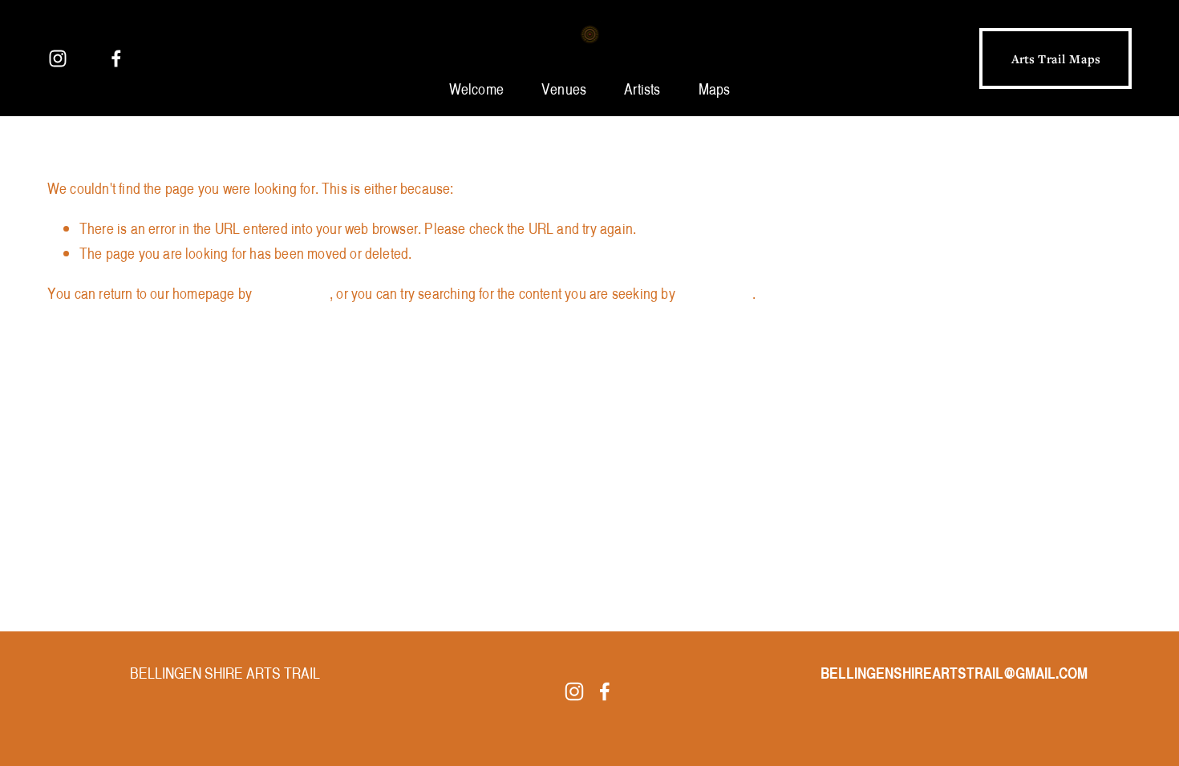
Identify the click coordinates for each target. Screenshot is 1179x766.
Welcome (476, 89)
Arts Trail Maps (1055, 58)
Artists (642, 89)
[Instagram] (57, 58)
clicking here (292, 293)
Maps (715, 89)
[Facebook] (116, 58)
